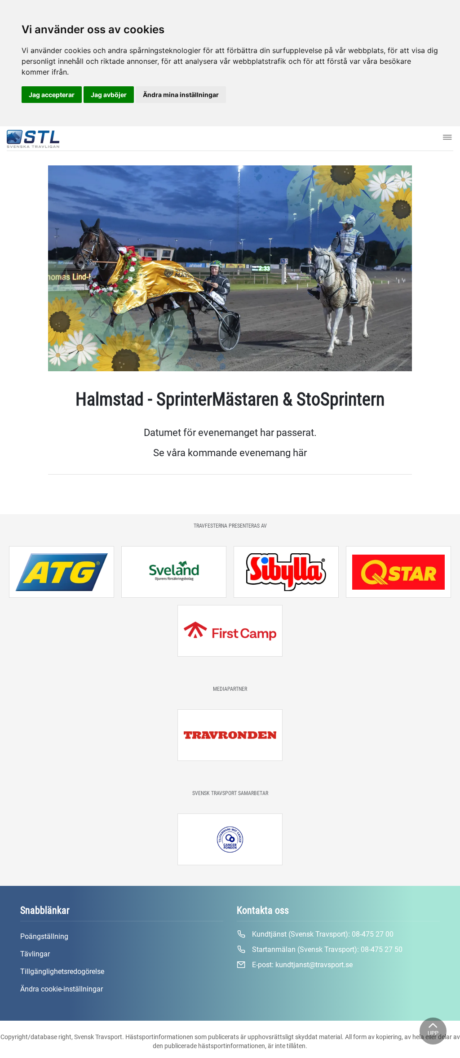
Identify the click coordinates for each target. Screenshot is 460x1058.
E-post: (301, 964)
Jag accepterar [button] (52, 94)
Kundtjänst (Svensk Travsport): (322, 934)
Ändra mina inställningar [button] (181, 94)
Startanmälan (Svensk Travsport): (326, 949)
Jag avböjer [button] (109, 94)
